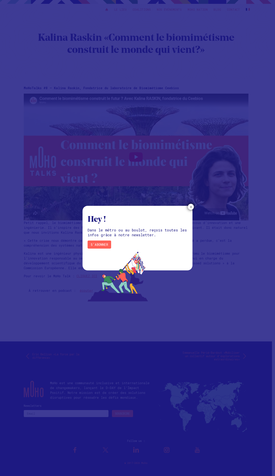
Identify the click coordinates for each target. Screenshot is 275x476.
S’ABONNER (99, 244)
